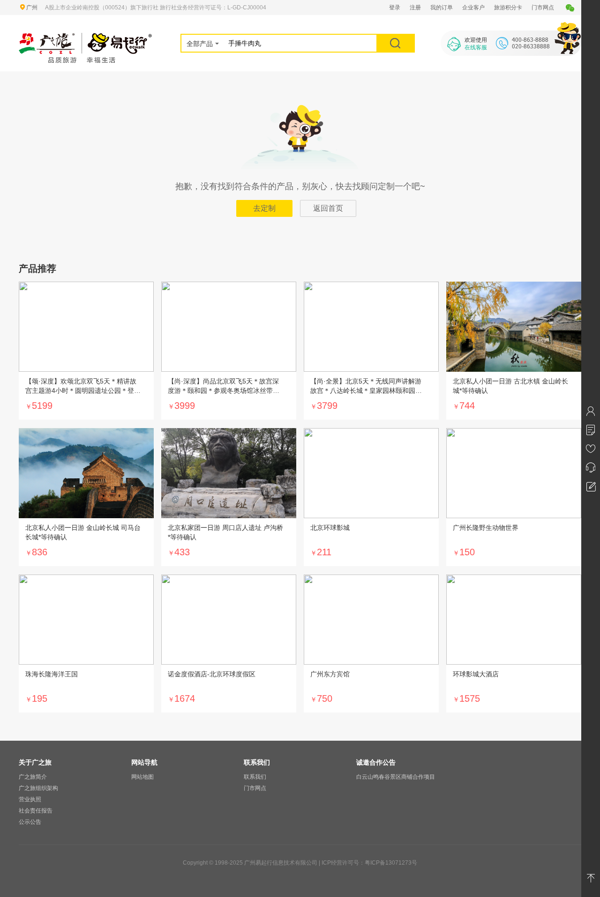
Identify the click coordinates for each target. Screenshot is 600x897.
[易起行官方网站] (85, 38)
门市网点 (543, 7)
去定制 (264, 208)
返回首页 (328, 208)
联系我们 (255, 777)
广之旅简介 (33, 777)
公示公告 (30, 822)
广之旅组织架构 (38, 788)
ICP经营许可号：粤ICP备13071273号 (369, 862)
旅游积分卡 (508, 7)
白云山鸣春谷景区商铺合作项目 (395, 777)
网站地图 (142, 777)
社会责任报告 (35, 810)
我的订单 (441, 7)
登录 (394, 7)
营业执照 (30, 799)
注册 (415, 7)
